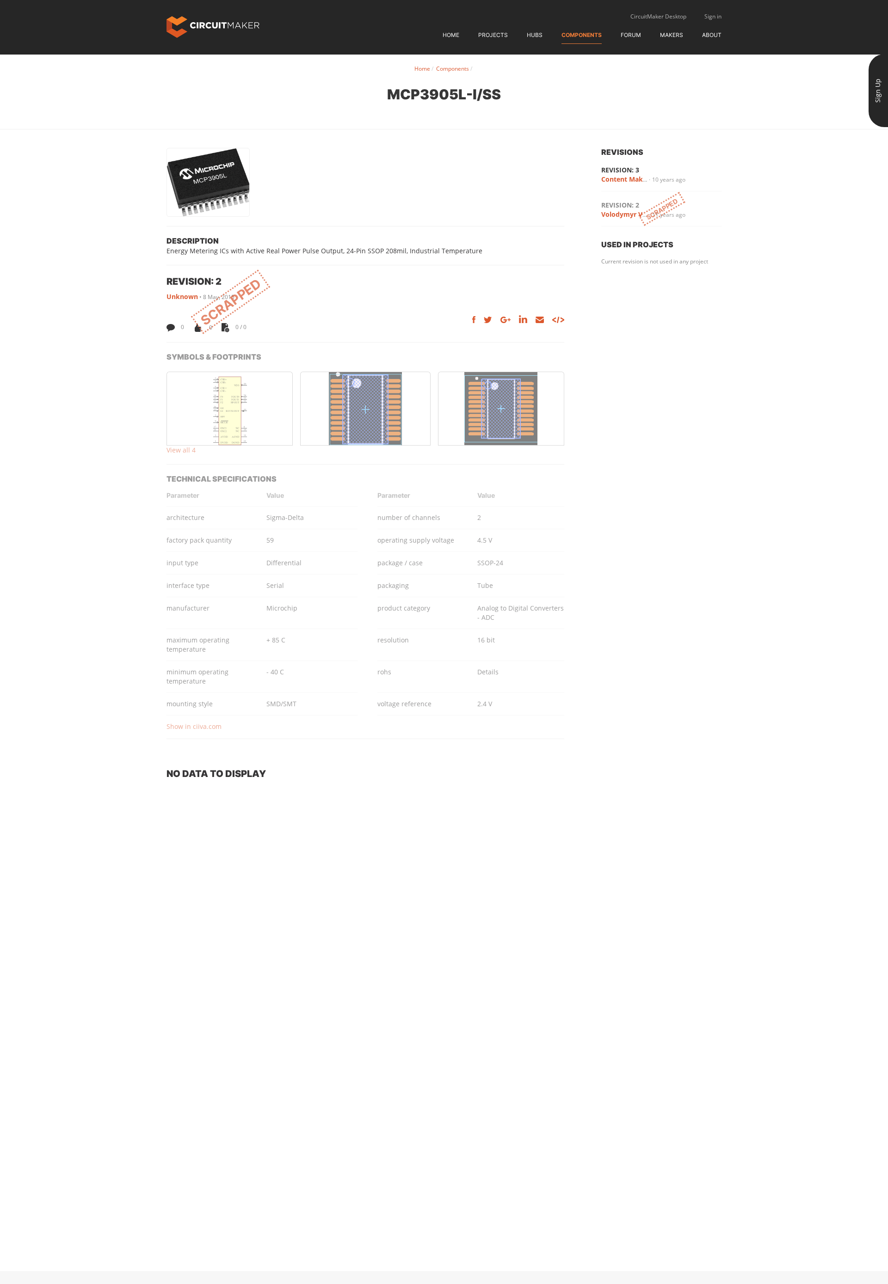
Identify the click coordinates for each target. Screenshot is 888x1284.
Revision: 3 (620, 169)
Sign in (713, 16)
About (712, 35)
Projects (493, 35)
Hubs (535, 35)
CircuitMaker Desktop (658, 16)
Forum (631, 35)
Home (451, 35)
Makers (671, 35)
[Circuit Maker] (212, 26)
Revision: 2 (620, 205)
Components (581, 35)
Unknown (182, 296)
